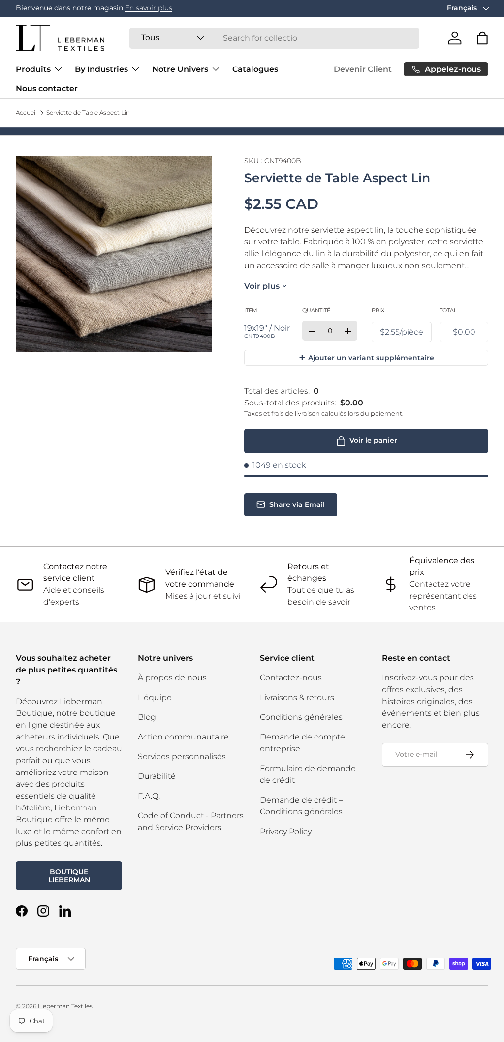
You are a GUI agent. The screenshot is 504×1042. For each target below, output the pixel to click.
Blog (147, 717)
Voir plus (262, 286)
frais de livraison (295, 413)
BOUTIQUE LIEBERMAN (69, 875)
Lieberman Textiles (65, 1005)
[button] (482, 38)
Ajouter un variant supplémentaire (366, 357)
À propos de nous (172, 677)
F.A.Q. (149, 796)
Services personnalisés (182, 756)
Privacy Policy (286, 831)
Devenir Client (363, 69)
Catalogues (255, 69)
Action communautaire (183, 736)
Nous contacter (47, 88)
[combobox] (274, 38)
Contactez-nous (291, 677)
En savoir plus (148, 7)
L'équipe (155, 697)
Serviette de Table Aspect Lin (88, 113)
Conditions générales (301, 717)
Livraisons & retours (297, 697)
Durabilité (157, 776)
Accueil (26, 113)
